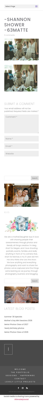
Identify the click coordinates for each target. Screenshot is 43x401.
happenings (28, 375)
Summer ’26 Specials (13, 317)
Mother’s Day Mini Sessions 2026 (18, 320)
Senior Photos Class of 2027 (16, 324)
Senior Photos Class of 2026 (16, 332)
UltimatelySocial (21, 399)
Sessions (11, 375)
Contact (20, 378)
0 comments (9, 35)
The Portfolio (20, 372)
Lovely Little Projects (20, 382)
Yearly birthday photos (14, 328)
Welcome (20, 369)
